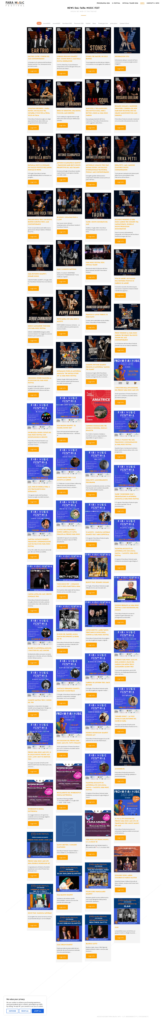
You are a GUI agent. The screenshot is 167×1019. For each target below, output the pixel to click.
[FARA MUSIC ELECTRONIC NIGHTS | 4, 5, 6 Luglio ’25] (98, 823)
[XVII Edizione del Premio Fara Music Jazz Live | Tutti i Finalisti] (69, 724)
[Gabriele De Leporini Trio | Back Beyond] (98, 666)
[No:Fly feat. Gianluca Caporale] (40, 897)
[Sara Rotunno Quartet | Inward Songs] (40, 258)
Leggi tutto (33, 71)
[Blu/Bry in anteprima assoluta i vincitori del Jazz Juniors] (40, 632)
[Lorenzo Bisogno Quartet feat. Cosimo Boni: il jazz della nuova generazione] (69, 40)
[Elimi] (127, 911)
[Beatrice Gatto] (98, 928)
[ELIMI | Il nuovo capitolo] (69, 253)
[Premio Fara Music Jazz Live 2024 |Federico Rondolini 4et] (40, 845)
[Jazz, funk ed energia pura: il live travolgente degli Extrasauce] (40, 471)
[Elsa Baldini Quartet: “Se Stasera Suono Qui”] (69, 409)
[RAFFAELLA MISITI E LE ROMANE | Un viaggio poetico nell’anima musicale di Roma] (40, 149)
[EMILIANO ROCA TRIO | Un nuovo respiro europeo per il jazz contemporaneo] (40, 203)
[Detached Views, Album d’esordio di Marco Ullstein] (127, 859)
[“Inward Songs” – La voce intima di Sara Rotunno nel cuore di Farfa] (127, 700)
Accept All (37, 1011)
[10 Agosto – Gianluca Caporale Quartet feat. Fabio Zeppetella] (98, 516)
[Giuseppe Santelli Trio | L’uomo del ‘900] (40, 684)
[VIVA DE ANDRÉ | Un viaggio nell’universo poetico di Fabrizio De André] (127, 262)
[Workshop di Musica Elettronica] (40, 793)
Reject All (25, 1011)
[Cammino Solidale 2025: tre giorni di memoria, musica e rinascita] (98, 406)
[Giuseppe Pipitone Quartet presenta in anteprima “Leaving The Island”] (98, 349)
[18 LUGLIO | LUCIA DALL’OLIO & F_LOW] (69, 201)
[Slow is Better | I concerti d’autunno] (69, 829)
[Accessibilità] (127, 753)
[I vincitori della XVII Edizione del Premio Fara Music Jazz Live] (127, 372)
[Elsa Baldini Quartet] (69, 879)
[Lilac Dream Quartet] (69, 928)
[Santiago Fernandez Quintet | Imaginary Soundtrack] (69, 672)
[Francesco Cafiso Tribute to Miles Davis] (98, 298)
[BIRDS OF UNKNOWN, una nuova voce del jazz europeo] (69, 95)
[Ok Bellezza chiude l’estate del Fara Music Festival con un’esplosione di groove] (40, 416)
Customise (12, 1011)
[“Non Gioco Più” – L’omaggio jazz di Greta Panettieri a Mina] (69, 568)
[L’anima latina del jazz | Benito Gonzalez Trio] (40, 578)
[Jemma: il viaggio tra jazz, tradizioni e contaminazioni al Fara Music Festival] (127, 424)
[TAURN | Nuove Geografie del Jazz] (98, 206)
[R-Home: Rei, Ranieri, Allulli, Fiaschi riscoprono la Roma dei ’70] (69, 618)
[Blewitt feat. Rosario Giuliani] (98, 566)
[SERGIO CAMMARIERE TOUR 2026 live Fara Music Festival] (40, 310)
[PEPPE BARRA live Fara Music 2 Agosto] (69, 303)
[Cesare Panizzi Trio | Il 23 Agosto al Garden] (69, 461)
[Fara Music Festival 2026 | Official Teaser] (98, 252)
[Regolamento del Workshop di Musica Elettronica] (69, 777)
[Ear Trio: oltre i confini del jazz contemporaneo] (40, 40)
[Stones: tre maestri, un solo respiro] (98, 40)
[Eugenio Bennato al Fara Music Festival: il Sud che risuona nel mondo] (127, 589)
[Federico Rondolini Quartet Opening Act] (98, 717)
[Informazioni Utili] (127, 40)
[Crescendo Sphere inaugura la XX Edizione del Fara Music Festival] (40, 362)
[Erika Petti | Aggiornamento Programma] (98, 464)
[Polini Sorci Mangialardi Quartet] (98, 875)
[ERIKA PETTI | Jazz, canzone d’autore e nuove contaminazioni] (127, 149)
